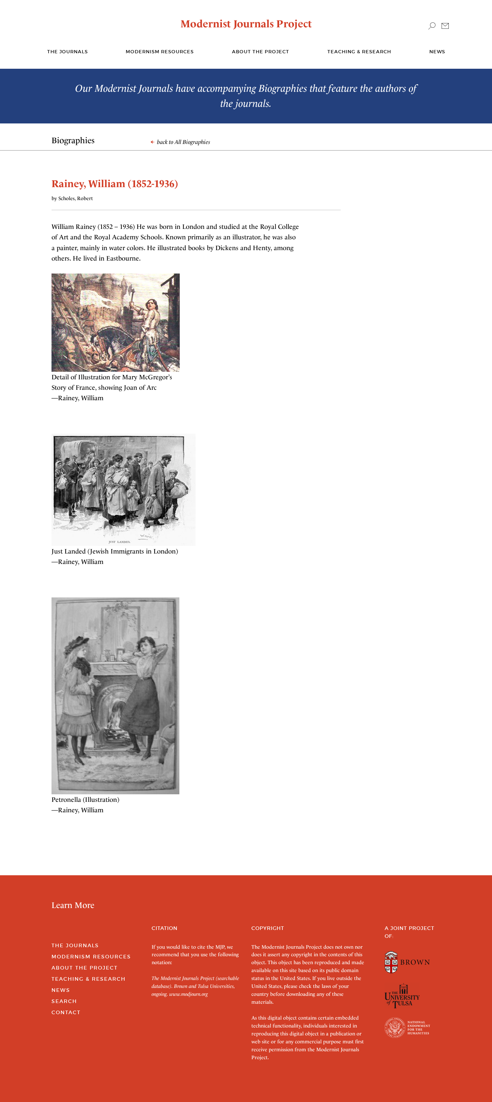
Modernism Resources (160, 52)
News (437, 52)
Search (64, 1001)
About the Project (260, 52)
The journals (67, 52)
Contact (66, 1012)
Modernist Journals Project (246, 24)
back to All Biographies (183, 142)
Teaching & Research (359, 52)
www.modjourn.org (188, 994)
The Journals (75, 945)
